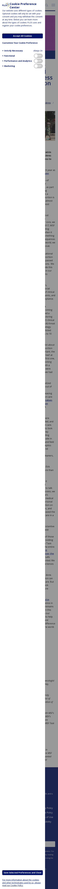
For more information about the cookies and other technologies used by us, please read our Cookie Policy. (21, 882)
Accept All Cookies (22, 36)
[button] (12, 50)
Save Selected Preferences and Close (22, 872)
